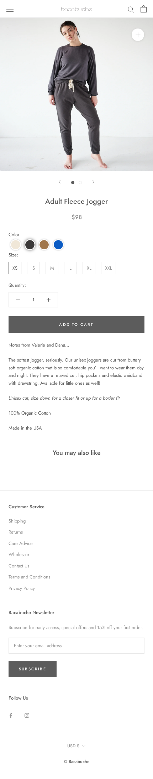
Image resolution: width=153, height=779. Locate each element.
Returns (16, 532)
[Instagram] (27, 715)
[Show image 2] (80, 182)
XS (14, 268)
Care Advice (21, 543)
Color (14, 234)
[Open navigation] (10, 8)
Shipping (17, 521)
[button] (15, 244)
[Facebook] (11, 715)
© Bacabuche (76, 761)
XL (89, 268)
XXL (108, 268)
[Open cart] (144, 8)
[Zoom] (138, 34)
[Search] (131, 9)
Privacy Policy (22, 588)
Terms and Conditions (29, 576)
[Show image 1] (72, 182)
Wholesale (19, 554)
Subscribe (32, 669)
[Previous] (59, 181)
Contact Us (19, 565)
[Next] (94, 181)
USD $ (73, 746)
